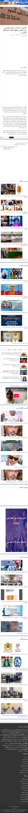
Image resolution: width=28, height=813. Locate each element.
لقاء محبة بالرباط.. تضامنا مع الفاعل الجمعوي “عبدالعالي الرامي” (14, 281)
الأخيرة (25, 349)
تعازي (20, 739)
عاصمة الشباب (10, 745)
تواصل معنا (25, 768)
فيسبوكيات (12, 34)
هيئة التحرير (25, 759)
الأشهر (20, 349)
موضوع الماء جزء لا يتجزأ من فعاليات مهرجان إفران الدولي (15, 196)
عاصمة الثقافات (6, 743)
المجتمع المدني (5, 735)
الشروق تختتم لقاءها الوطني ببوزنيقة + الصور (17, 586)
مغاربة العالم (19, 749)
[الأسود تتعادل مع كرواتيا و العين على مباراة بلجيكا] (11, 565)
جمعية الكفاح (25, 741)
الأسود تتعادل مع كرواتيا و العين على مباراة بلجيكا (16, 572)
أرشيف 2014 (9, 729)
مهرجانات (25, 750)
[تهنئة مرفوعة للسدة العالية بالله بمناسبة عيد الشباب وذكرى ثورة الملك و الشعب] (11, 662)
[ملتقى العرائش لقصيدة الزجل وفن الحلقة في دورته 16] (11, 305)
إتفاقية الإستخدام (24, 770)
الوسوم (9, 349)
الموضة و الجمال (19, 737)
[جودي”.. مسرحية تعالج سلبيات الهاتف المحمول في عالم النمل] (11, 221)
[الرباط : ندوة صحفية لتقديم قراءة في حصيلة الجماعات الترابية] (11, 320)
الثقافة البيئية (25, 783)
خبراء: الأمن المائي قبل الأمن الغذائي (19, 259)
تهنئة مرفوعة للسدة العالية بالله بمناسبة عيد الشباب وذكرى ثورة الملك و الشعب (15, 669)
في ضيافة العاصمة (12, 747)
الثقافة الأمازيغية (24, 794)
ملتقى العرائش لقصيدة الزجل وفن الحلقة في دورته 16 (15, 312)
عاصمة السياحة (15, 745)
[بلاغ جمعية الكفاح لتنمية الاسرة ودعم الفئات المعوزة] (11, 678)
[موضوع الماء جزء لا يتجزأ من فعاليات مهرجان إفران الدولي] (11, 189)
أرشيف (13, 729)
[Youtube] (13, 808)
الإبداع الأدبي (25, 731)
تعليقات (15, 349)
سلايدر (15, 34)
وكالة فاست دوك (12, 806)
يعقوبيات (20, 750)
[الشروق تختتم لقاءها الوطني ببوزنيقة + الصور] (11, 580)
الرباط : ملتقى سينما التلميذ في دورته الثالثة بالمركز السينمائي (15, 618)
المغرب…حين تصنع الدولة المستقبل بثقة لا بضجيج (16, 423)
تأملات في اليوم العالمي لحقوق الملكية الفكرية (16, 481)
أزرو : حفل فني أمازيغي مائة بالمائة (19, 343)
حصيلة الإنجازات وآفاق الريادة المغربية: (18, 437)
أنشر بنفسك (25, 761)
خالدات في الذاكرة (23, 781)
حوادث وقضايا (12, 741)
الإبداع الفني (19, 731)
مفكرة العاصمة (12, 749)
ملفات (6, 749)
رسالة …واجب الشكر (22, 633)
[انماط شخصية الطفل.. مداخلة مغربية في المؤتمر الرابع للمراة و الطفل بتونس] (11, 708)
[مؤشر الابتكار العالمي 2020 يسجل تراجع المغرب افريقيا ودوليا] (11, 594)
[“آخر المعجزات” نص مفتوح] (11, 460)
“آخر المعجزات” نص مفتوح (21, 467)
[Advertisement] (14, 52)
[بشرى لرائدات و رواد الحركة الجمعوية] (11, 647)
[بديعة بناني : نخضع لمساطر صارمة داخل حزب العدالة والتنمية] (11, 692)
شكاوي (20, 743)
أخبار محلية (19, 729)
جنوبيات (19, 741)
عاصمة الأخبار (14, 743)
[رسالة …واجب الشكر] (11, 626)
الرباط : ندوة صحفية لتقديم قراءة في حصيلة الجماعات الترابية (15, 328)
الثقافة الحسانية (24, 797)
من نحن (26, 756)
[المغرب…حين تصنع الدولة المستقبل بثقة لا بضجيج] (11, 416)
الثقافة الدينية (25, 785)
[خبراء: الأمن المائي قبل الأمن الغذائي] (11, 253)
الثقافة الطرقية (24, 788)
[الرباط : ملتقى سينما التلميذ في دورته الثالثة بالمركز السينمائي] (11, 610)
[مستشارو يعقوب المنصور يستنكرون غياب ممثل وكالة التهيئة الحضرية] (11, 237)
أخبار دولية (25, 729)
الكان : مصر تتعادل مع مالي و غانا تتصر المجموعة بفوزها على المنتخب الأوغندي (10, 147)
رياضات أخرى (4, 741)
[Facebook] (16, 808)
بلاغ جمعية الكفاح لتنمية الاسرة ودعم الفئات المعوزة (15, 684)
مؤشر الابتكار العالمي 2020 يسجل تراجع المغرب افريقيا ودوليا (14, 602)
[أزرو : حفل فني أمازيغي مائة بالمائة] (11, 336)
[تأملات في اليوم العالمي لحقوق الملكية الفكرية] (11, 475)
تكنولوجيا (17, 739)
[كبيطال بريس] (14, 2)
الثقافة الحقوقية (14, 733)
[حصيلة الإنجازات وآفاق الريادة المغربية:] (11, 431)
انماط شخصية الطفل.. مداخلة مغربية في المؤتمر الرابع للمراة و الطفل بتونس (15, 716)
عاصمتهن (4, 745)
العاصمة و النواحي (17, 735)
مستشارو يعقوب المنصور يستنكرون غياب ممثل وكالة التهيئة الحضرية (15, 244)
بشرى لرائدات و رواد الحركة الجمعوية (18, 654)
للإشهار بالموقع (24, 765)
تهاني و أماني (12, 739)
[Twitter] (15, 808)
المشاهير (25, 737)
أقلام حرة (4, 729)
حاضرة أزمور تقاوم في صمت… (20, 452)
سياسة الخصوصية (24, 772)
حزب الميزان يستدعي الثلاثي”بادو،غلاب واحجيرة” (19, 143)
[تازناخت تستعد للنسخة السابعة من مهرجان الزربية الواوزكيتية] (11, 289)
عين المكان (24, 747)
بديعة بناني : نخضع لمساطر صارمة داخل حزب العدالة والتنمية (15, 700)
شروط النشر (25, 763)
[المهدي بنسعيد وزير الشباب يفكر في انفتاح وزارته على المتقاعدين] (11, 205)
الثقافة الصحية (24, 801)
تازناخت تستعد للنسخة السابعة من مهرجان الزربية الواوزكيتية (16, 297)
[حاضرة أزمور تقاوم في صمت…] (11, 445)
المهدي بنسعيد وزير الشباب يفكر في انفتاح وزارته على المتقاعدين (15, 212)
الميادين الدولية (11, 737)
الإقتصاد (14, 731)
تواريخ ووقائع (5, 739)
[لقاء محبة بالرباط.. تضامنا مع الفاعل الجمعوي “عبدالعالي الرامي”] (11, 273)
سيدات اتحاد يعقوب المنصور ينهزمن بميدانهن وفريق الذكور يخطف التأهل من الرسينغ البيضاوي (10, 372)
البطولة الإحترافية (8, 731)
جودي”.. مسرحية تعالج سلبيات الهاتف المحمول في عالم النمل (14, 228)
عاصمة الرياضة (23, 745)
